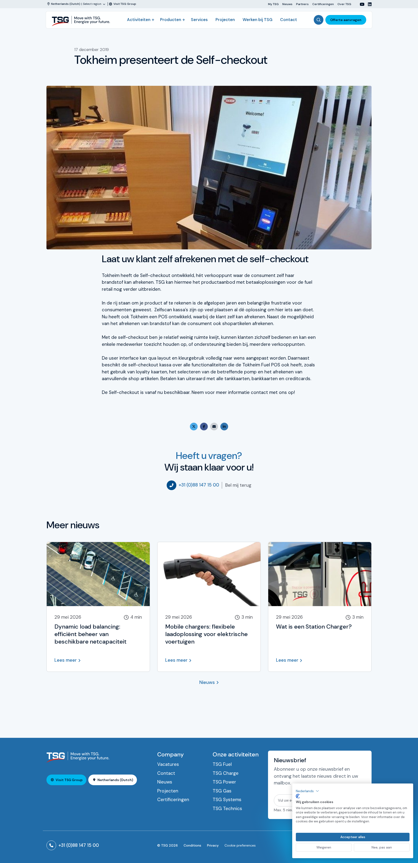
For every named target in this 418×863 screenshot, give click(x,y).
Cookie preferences (240, 845)
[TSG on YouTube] (360, 4)
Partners (302, 4)
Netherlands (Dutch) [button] (115, 780)
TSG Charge (226, 773)
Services (199, 19)
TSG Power (224, 782)
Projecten (225, 19)
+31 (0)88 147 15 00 (199, 485)
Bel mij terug (238, 485)
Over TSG (344, 4)
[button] (307, 791)
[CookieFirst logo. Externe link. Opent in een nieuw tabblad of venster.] (298, 796)
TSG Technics (227, 808)
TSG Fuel (222, 764)
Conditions (192, 845)
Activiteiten (138, 19)
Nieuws (287, 4)
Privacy (213, 845)
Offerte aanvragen (345, 20)
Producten (170, 19)
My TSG (273, 4)
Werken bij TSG (257, 19)
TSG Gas (222, 791)
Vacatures (168, 764)
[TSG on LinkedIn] (368, 4)
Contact (288, 19)
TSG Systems (227, 800)
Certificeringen (323, 4)
